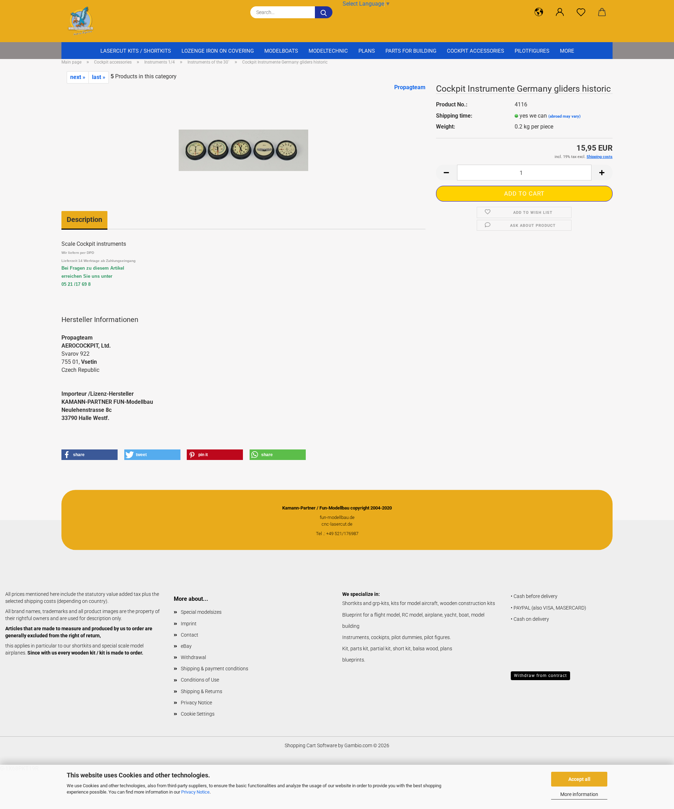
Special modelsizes (201, 612)
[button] (538, 12)
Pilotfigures (532, 51)
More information (579, 794)
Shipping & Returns (201, 691)
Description (84, 219)
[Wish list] (581, 12)
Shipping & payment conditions (214, 668)
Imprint (189, 623)
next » (77, 77)
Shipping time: (454, 115)
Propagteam (409, 87)
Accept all (579, 779)
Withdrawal (193, 657)
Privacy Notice (195, 792)
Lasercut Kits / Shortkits (135, 51)
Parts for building (410, 51)
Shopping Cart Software (311, 745)
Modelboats (281, 51)
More (567, 51)
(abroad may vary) (564, 116)
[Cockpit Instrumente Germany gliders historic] (243, 135)
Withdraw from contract (540, 675)
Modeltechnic (328, 51)
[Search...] (323, 12)
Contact (189, 635)
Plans (366, 51)
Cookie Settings (197, 714)
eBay (186, 646)
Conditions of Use (200, 680)
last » (98, 77)
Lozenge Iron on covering (217, 51)
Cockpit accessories (475, 51)
